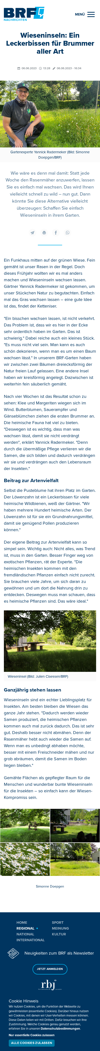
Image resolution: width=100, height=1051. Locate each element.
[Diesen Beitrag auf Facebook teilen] (56, 233)
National (25, 934)
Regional (25, 928)
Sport (58, 922)
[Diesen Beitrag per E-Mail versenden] (32, 233)
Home (22, 922)
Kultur (59, 934)
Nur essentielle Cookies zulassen (32, 1035)
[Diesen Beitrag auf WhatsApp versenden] (67, 233)
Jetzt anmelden (50, 969)
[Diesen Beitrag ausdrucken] (44, 233)
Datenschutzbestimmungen (60, 1029)
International (31, 940)
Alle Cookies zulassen (31, 1043)
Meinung (60, 928)
